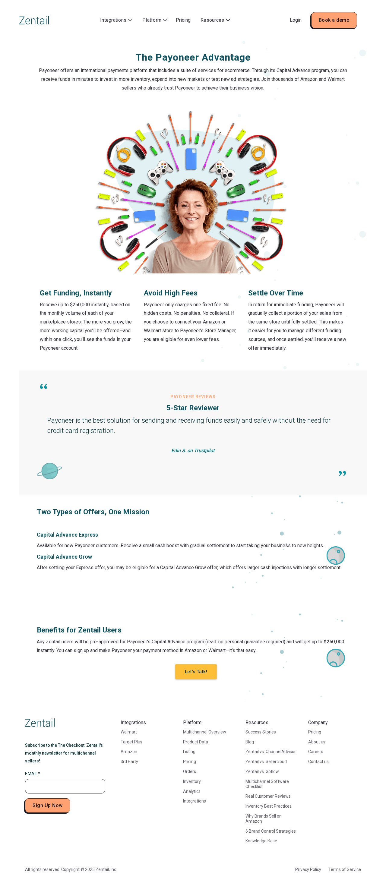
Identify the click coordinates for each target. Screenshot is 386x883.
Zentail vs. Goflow (262, 771)
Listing (189, 751)
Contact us (318, 761)
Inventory (192, 781)
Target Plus (131, 742)
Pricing (183, 20)
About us (316, 742)
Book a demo (334, 20)
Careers (315, 751)
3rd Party (129, 761)
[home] (34, 20)
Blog (249, 742)
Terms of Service (344, 869)
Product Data (195, 742)
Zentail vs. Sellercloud (266, 761)
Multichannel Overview (204, 732)
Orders (189, 771)
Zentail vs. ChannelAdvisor (270, 751)
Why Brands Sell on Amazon (263, 819)
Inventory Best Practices (268, 806)
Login (296, 20)
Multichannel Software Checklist (267, 784)
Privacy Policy (308, 869)
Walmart (129, 732)
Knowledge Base (261, 840)
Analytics (192, 791)
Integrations (194, 801)
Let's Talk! (196, 671)
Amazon (129, 751)
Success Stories (260, 732)
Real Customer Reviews (268, 796)
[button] (116, 20)
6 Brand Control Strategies (270, 831)
